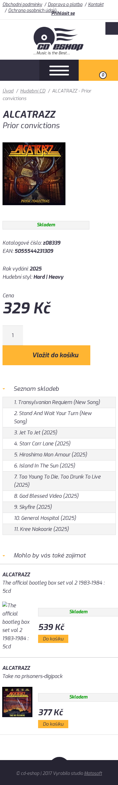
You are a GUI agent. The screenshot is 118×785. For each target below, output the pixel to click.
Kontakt (96, 5)
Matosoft (93, 773)
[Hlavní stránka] (59, 53)
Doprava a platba (65, 5)
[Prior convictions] (34, 209)
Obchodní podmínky (22, 5)
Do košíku (53, 639)
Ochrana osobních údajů (32, 11)
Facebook (111, 28)
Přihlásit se (63, 13)
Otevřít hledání (19, 70)
